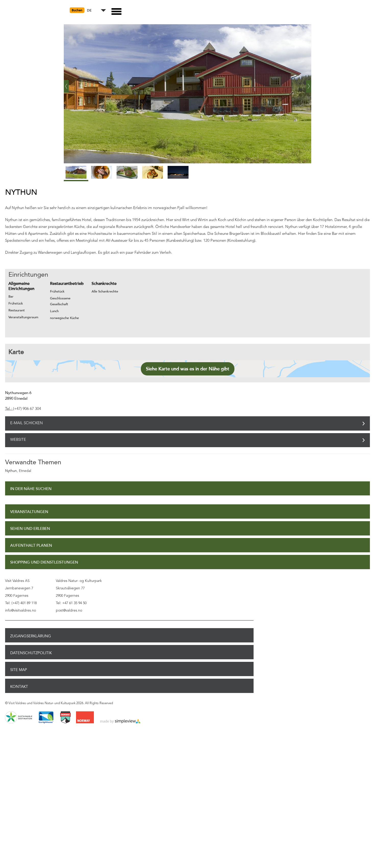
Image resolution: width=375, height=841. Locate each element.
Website (18, 441)
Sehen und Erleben (30, 530)
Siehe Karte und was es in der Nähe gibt (187, 369)
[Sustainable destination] (18, 719)
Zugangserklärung (30, 637)
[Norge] (85, 719)
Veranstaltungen (29, 513)
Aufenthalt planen (31, 547)
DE (89, 10)
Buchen (77, 10)
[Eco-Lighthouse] (46, 719)
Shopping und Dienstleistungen (44, 564)
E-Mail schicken (26, 423)
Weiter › (308, 84)
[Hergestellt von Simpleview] (120, 722)
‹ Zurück (66, 84)
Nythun (11, 472)
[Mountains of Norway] (65, 719)
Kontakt (19, 688)
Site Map (18, 671)
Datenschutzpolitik (31, 654)
